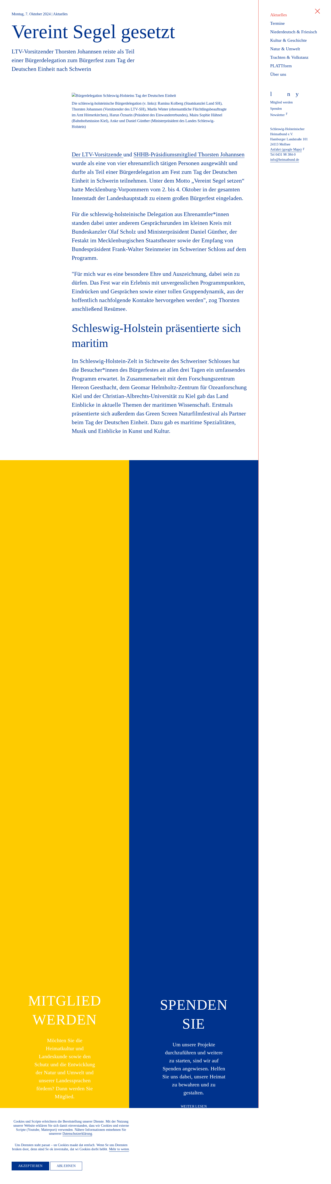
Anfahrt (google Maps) (286, 149)
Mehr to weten (119, 1149)
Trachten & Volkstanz (289, 57)
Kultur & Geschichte (288, 40)
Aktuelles (278, 14)
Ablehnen (66, 1166)
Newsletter (277, 115)
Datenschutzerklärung (77, 1133)
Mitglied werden (281, 102)
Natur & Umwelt (285, 48)
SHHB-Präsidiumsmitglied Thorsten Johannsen (189, 154)
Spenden (276, 108)
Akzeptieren (30, 1166)
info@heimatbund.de (284, 159)
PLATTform (281, 65)
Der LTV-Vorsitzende (97, 154)
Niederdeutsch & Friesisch (293, 31)
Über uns (278, 74)
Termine (277, 23)
